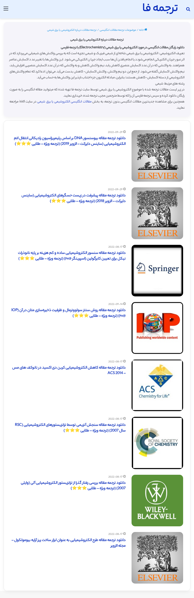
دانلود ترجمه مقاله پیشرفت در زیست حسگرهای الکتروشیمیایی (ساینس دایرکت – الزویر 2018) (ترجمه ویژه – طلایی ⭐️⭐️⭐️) (74, 198)
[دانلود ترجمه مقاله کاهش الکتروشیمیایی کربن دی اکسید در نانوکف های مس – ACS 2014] (157, 385)
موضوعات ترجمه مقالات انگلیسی (118, 30)
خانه (141, 30)
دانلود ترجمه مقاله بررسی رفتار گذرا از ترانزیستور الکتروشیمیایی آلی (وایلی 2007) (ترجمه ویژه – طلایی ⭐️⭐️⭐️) (73, 486)
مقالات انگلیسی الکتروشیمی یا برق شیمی (64, 102)
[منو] (6, 11)
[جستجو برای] (188, 11)
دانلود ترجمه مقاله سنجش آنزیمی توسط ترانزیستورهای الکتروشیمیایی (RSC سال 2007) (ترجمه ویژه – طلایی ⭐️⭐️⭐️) (70, 428)
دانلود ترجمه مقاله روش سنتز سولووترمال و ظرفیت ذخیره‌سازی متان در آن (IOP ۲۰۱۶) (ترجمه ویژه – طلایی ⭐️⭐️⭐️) (68, 313)
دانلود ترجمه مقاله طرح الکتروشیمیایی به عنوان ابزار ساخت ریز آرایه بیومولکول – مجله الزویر (69, 543)
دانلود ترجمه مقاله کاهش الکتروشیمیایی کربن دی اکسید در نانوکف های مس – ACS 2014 (69, 371)
